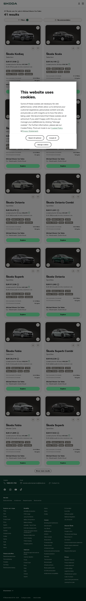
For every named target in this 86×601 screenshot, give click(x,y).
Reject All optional (35, 138)
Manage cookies (43, 144)
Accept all (52, 138)
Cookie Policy (57, 128)
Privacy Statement (30, 131)
